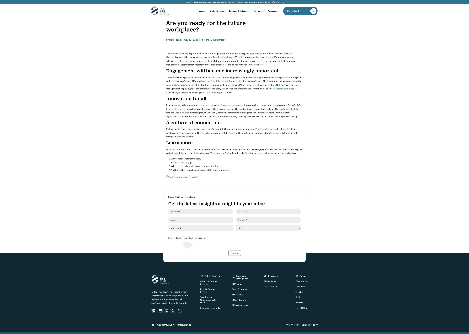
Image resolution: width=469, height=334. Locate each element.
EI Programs (238, 284)
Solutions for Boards (210, 308)
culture (179, 129)
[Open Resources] (278, 11)
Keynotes (273, 276)
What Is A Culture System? (208, 282)
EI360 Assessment (240, 305)
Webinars (300, 286)
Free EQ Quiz (301, 308)
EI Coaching (237, 294)
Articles (299, 292)
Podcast (299, 302)
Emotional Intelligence (224, 57)
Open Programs (239, 289)
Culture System (212, 276)
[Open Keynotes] (264, 11)
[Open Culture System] (225, 11)
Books (298, 297)
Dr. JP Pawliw (270, 286)
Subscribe (234, 253)
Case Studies (301, 281)
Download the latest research (180, 149)
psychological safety (288, 109)
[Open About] (206, 11)
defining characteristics (177, 85)
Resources (305, 276)
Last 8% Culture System (207, 290)
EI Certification (239, 300)
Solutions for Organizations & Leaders (208, 300)
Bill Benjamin (270, 281)
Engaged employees (284, 88)
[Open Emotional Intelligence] (250, 11)
